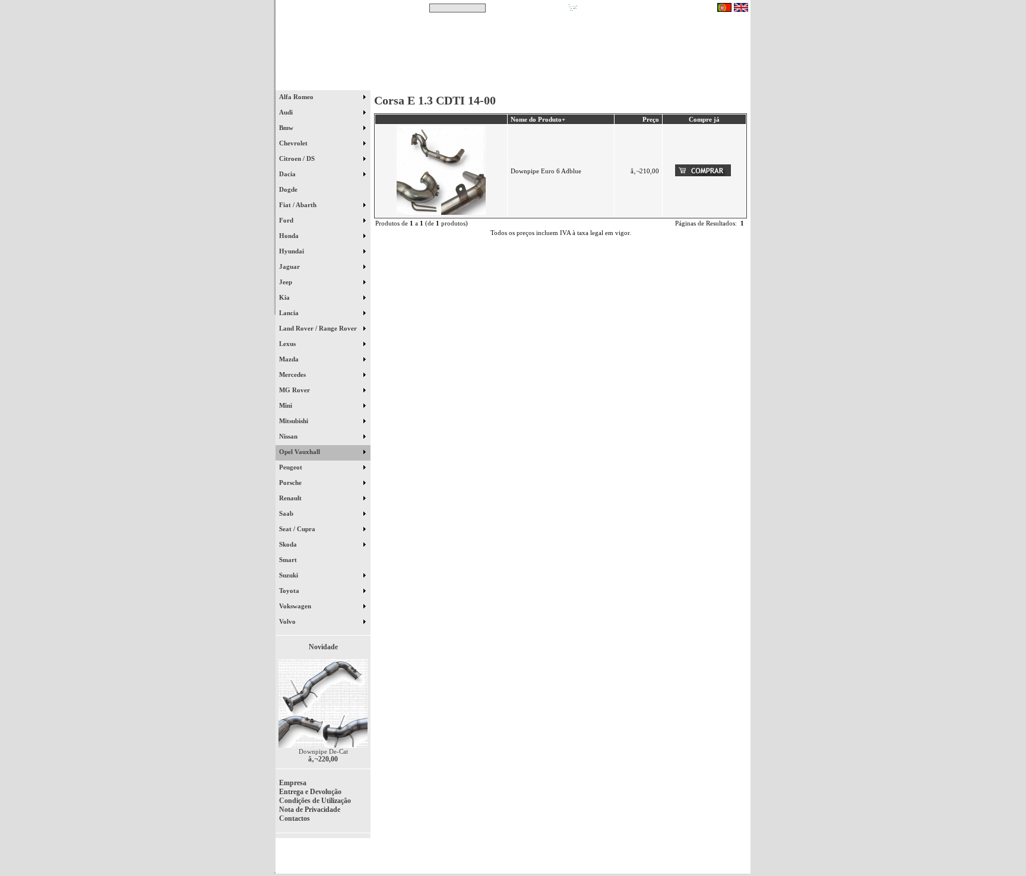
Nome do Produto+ (538, 119)
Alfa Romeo (297, 96)
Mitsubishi (294, 420)
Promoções (525, 82)
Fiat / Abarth (298, 204)
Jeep (286, 281)
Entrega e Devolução (310, 792)
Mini (286, 405)
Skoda (289, 544)
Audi (286, 112)
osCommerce (658, 859)
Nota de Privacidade (309, 809)
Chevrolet (294, 143)
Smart (293, 559)
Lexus (288, 343)
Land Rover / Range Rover (319, 328)
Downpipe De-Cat (323, 751)
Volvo (288, 621)
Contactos (715, 82)
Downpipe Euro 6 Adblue (546, 170)
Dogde (293, 189)
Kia (285, 297)
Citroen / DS (297, 158)
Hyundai (292, 251)
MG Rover (295, 389)
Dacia (288, 173)
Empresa (292, 783)
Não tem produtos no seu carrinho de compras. (646, 7)
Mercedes (293, 374)
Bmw (287, 127)
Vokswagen (296, 606)
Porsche (291, 482)
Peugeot (291, 467)
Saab (287, 513)
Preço (650, 119)
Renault (291, 498)
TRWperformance (723, 852)
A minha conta (620, 82)
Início (323, 82)
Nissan (289, 436)
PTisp (740, 859)
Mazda (289, 359)
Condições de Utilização (315, 800)
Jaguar (290, 266)
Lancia (289, 312)
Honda (289, 235)
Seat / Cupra (298, 528)
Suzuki (289, 575)
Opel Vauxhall (300, 451)
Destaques (430, 82)
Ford (287, 220)
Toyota (290, 590)
